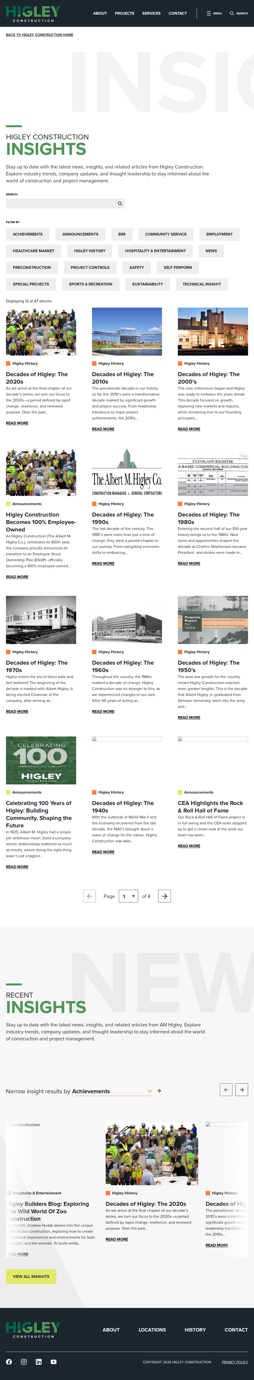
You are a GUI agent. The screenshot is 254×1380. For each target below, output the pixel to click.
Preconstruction (32, 267)
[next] (241, 1089)
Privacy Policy (235, 1362)
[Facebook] (9, 1362)
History (195, 1330)
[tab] (100, 13)
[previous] (226, 1089)
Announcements (80, 234)
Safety (136, 267)
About (111, 1330)
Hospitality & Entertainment (155, 251)
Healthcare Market (33, 251)
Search (12, 194)
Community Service (166, 234)
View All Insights (31, 1276)
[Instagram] (24, 1362)
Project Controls (90, 267)
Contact (236, 1330)
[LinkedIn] (39, 1362)
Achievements (28, 234)
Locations (152, 1330)
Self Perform (178, 267)
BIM (122, 234)
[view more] (159, 1091)
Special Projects (31, 284)
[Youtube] (54, 1362)
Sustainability (147, 284)
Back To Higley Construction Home (39, 35)
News (211, 251)
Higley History (89, 251)
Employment (219, 234)
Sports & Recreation (90, 284)
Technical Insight (202, 284)
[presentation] (33, 13)
